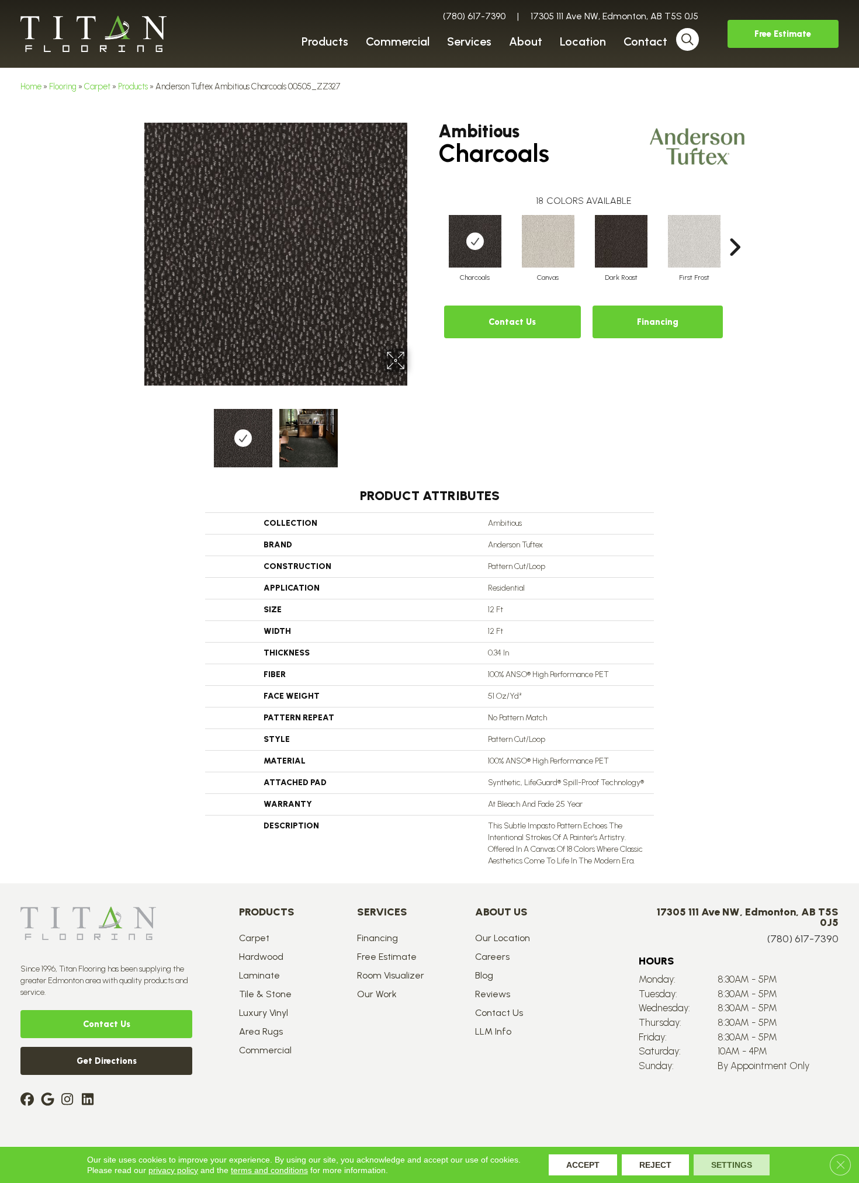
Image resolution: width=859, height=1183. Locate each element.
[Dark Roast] (621, 241)
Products (133, 86)
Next (415, 432)
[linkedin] (90, 1100)
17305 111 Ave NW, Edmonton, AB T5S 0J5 (614, 16)
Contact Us (512, 322)
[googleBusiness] (49, 1100)
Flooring (63, 86)
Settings (731, 1165)
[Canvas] (548, 241)
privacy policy (173, 1170)
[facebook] (28, 1100)
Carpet (97, 86)
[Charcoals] (475, 241)
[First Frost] (694, 241)
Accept (583, 1165)
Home (30, 86)
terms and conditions (269, 1170)
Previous (136, 432)
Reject (655, 1165)
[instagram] (69, 1100)
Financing (657, 322)
